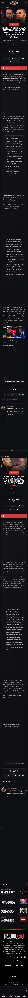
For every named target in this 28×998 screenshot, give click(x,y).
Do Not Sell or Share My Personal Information (14, 984)
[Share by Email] (23, 394)
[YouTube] (23, 58)
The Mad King (7, 195)
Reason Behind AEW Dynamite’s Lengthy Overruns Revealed (7, 921)
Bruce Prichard (6, 781)
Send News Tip (9, 965)
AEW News (7, 7)
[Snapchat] (14, 61)
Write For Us (19, 965)
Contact (22, 969)
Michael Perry (6, 40)
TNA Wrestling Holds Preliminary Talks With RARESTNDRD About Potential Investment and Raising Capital (8, 893)
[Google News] (12, 58)
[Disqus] (14, 851)
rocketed (17, 74)
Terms (14, 976)
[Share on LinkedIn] (12, 394)
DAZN (4, 129)
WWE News (7, 456)
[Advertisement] (13, 223)
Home (2, 7)
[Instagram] (10, 61)
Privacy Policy (20, 972)
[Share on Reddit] (19, 394)
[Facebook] (5, 58)
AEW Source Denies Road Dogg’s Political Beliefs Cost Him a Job (8, 902)
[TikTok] (14, 961)
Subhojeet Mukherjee (12, 788)
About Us (15, 969)
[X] (8, 58)
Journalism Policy (8, 972)
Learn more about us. (16, 953)
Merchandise (7, 969)
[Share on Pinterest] (15, 394)
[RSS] (18, 961)
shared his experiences (10, 78)
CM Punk (9, 121)
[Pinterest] (19, 58)
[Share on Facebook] (5, 394)
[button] (25, 3)
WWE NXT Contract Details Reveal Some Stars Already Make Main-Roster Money (7, 911)
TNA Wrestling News (6, 889)
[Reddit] (17, 61)
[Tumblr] (21, 957)
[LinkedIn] (15, 58)
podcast (18, 577)
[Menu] (3, 3)
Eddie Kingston (13, 399)
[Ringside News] (14, 3)
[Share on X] (8, 394)
